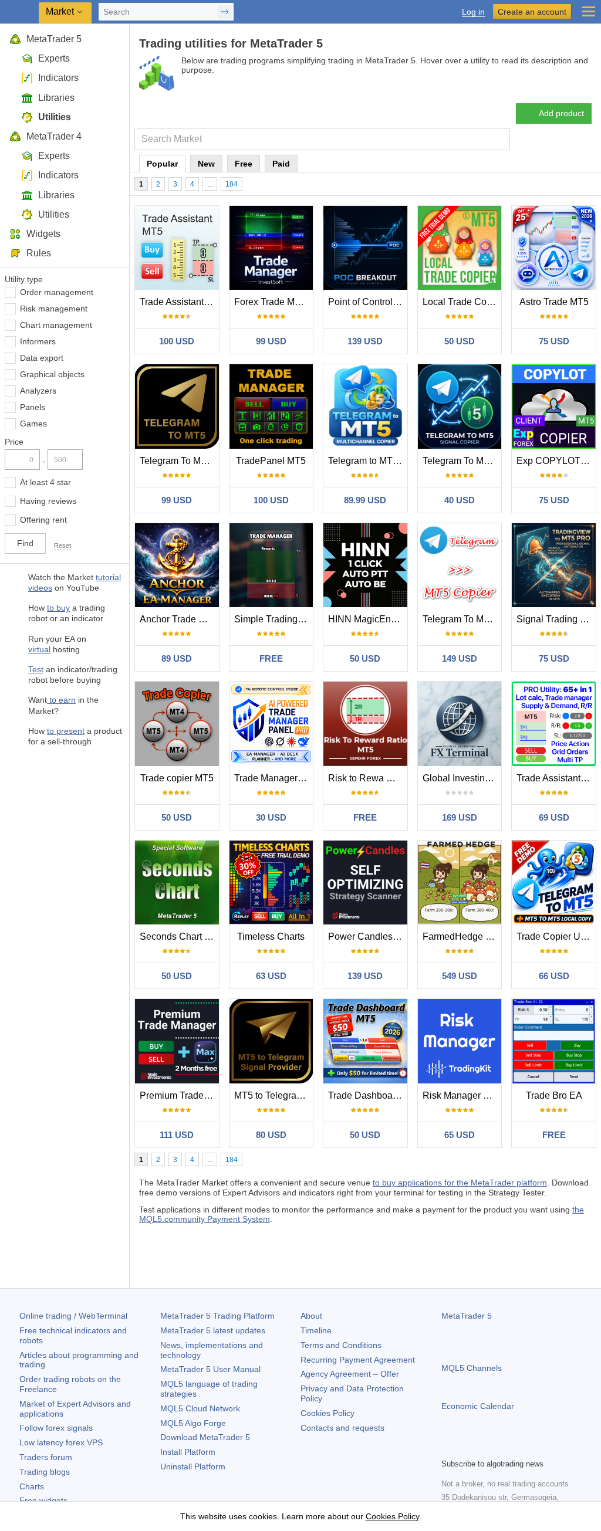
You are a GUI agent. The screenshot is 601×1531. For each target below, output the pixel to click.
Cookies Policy (327, 1413)
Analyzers (38, 390)
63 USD (271, 976)
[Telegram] (467, 1448)
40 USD (459, 500)
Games (33, 423)
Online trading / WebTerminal (73, 1315)
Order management (56, 292)
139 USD (365, 341)
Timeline (316, 1330)
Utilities (54, 117)
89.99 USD (365, 500)
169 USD (459, 817)
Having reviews (48, 501)
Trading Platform (217, 1315)
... (209, 184)
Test (35, 669)
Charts (31, 1486)
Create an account (532, 11)
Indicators (58, 78)
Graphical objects (52, 374)
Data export (41, 358)
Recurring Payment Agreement (357, 1359)
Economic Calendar (477, 1406)
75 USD (554, 341)
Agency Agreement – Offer (349, 1373)
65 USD (459, 1135)
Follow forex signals (56, 1427)
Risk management (53, 308)
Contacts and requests (342, 1427)
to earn (61, 699)
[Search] (499, 139)
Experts (54, 58)
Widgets (43, 234)
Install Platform (187, 1452)
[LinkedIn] (523, 1448)
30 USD (271, 817)
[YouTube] (505, 1448)
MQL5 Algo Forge (193, 1423)
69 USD (554, 817)
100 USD (176, 341)
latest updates (212, 1330)
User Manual (210, 1369)
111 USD (177, 1135)
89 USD (176, 658)
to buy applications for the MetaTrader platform (460, 1182)
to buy (58, 607)
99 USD (271, 341)
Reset (62, 545)
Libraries (56, 98)
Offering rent (43, 519)
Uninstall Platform (192, 1466)
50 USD (459, 341)
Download (205, 1437)
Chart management (56, 325)
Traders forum (45, 1457)
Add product (561, 113)
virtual (39, 649)
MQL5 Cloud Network (200, 1408)
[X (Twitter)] (486, 1448)
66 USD (554, 976)
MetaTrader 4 (54, 136)
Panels (32, 407)
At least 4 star (45, 482)
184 (231, 184)
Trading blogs (44, 1471)
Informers (38, 341)
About (311, 1315)
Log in (473, 12)
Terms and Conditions (340, 1345)
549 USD (459, 976)
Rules (38, 253)
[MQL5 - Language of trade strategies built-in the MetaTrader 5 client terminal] (20, 12)
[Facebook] (448, 1448)
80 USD (271, 1135)
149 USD (459, 658)
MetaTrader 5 (54, 39)
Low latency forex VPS (61, 1442)
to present (66, 731)
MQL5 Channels (471, 1368)
